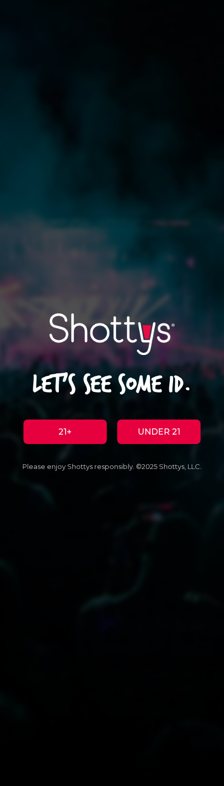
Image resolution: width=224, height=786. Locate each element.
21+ (65, 432)
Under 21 (159, 432)
